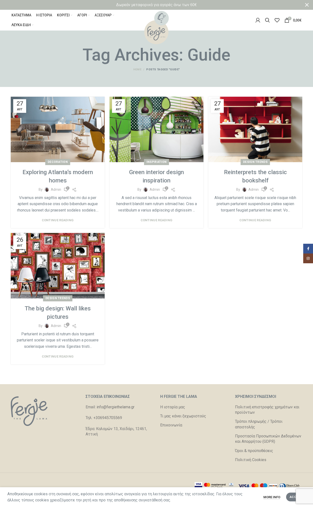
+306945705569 (107, 417)
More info (271, 497)
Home (137, 69)
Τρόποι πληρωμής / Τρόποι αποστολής (258, 424)
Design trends (255, 162)
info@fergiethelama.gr (115, 407)
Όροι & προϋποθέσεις (254, 450)
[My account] (258, 20)
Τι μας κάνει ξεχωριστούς (183, 416)
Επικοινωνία (171, 425)
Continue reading (58, 220)
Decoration (58, 162)
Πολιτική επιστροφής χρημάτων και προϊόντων (267, 410)
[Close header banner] (307, 5)
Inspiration (156, 162)
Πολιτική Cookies (250, 459)
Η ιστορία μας (172, 407)
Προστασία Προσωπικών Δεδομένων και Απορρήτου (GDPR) (268, 439)
